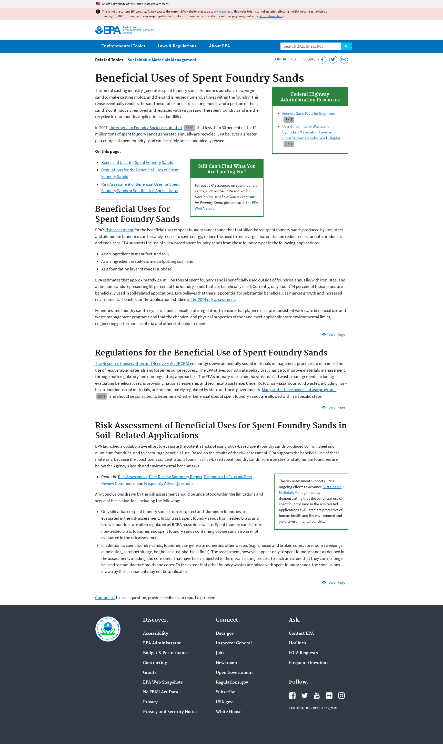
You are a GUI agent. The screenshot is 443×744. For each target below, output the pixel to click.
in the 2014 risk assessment (211, 299)
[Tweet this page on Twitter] (333, 60)
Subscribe (225, 692)
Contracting (155, 663)
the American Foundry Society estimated (145, 127)
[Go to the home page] (108, 30)
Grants (150, 672)
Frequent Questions (308, 663)
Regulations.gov (232, 682)
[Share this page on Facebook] (322, 60)
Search (346, 46)
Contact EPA (301, 633)
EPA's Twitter (304, 695)
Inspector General (234, 643)
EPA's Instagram (341, 695)
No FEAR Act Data (160, 692)
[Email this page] (344, 60)
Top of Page (336, 334)
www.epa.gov (223, 11)
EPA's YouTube (317, 695)
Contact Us (284, 59)
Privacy (150, 702)
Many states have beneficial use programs (299, 389)
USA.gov (224, 702)
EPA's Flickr (329, 695)
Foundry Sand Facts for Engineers (308, 113)
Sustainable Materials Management (162, 59)
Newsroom (226, 663)
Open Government (234, 672)
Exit (289, 119)
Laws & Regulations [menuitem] (177, 46)
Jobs (220, 653)
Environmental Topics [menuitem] (123, 46)
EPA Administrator (162, 643)
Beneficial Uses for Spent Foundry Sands (137, 162)
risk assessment (119, 230)
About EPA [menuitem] (219, 46)
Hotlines (297, 643)
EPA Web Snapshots (163, 682)
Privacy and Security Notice (170, 712)
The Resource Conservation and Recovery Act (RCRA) (142, 363)
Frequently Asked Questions (168, 483)
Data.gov (225, 633)
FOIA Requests (303, 653)
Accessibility (155, 633)
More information (271, 16)
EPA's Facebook (292, 695)
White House (228, 712)
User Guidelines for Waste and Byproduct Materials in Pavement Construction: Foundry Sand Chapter (311, 132)
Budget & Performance (166, 653)
